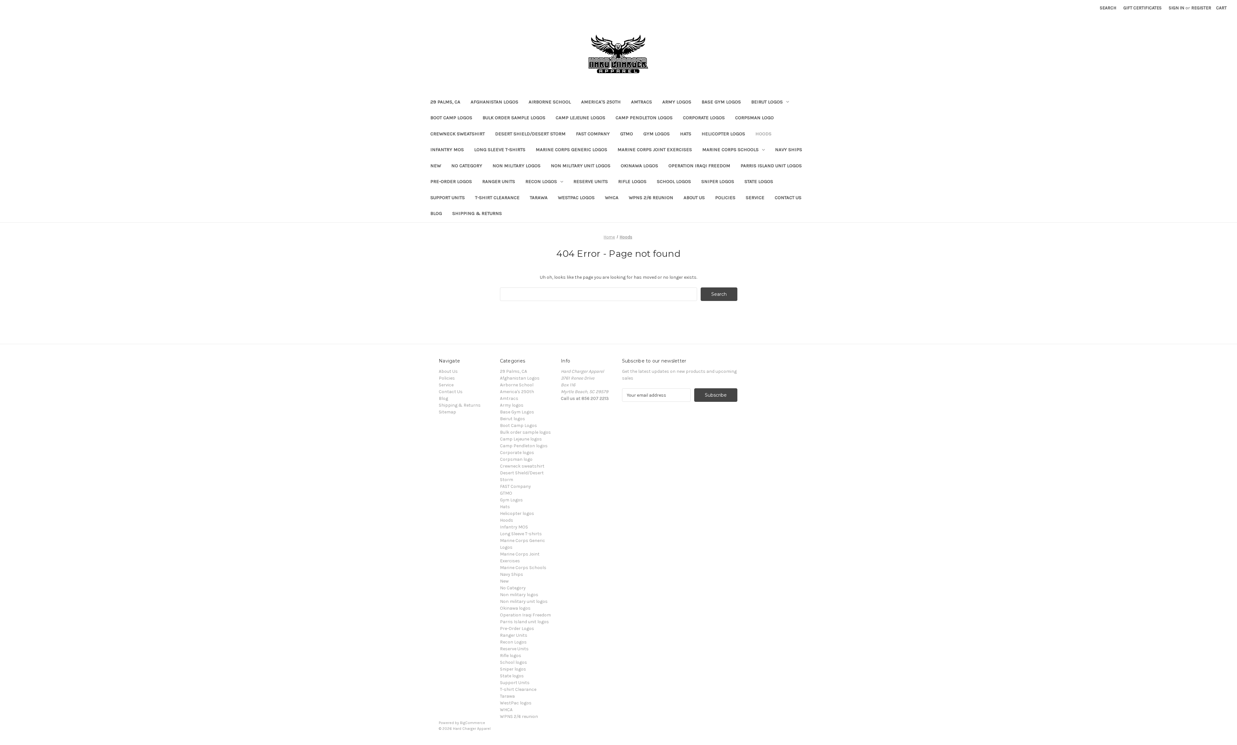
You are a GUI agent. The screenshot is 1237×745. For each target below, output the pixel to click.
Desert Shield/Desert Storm (530, 134)
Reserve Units (590, 181)
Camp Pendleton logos (644, 118)
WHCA (611, 197)
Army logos (676, 102)
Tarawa (539, 197)
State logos (758, 181)
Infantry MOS (447, 149)
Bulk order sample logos (514, 118)
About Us (694, 197)
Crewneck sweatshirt (457, 134)
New (435, 166)
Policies (725, 197)
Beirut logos (767, 102)
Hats (685, 134)
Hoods (763, 134)
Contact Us (788, 197)
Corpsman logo (754, 118)
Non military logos (517, 166)
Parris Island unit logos (771, 166)
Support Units (447, 197)
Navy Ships (788, 149)
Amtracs (641, 102)
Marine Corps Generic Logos (571, 149)
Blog (436, 213)
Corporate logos (704, 118)
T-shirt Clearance (497, 197)
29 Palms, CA (445, 102)
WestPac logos (576, 197)
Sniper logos (717, 181)
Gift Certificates (1142, 8)
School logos (674, 181)
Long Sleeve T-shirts (499, 149)
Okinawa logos (639, 166)
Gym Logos (656, 134)
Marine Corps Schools (730, 149)
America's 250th (601, 102)
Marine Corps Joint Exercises (655, 149)
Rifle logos (632, 181)
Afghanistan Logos (494, 102)
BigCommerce (472, 723)
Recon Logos (541, 181)
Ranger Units (498, 181)
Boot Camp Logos (451, 118)
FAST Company (593, 134)
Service (755, 197)
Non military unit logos (580, 166)
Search (1108, 8)
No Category (466, 166)
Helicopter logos (723, 134)
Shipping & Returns (477, 213)
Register (1201, 8)
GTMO (626, 134)
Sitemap (447, 412)
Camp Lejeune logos (580, 118)
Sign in (1176, 8)
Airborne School (550, 102)
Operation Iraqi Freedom (699, 166)
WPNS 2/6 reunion (651, 197)
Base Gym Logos (721, 102)
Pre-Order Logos (451, 181)
